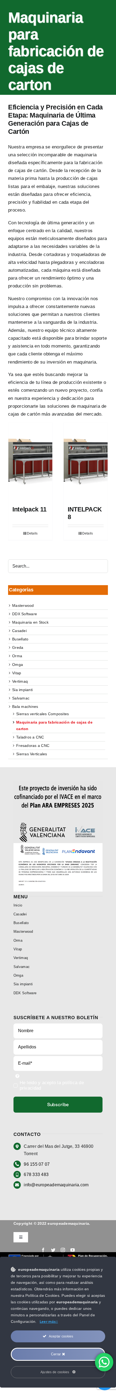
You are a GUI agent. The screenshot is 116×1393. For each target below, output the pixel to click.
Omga (17, 664)
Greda (17, 647)
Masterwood (23, 605)
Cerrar (56, 1354)
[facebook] (43, 1250)
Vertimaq (20, 681)
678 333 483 (36, 1174)
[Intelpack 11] (30, 461)
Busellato (20, 639)
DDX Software (24, 614)
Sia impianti (22, 690)
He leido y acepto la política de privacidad (52, 1085)
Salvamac (20, 698)
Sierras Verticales (31, 754)
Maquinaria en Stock (30, 622)
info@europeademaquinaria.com (56, 1185)
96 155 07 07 (37, 1164)
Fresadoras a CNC (32, 745)
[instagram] (63, 1250)
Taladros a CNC (30, 737)
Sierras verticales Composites (42, 714)
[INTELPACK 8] (86, 461)
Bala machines (25, 706)
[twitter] (53, 1250)
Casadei (19, 631)
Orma (17, 656)
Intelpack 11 (29, 509)
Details (32, 533)
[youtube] (72, 1250)
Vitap (16, 673)
